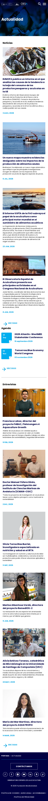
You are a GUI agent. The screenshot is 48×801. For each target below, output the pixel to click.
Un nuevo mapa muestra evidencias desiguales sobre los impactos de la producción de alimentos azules (23, 160)
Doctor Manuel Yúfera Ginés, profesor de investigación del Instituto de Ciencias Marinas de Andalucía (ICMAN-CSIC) (21, 487)
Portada (5, 756)
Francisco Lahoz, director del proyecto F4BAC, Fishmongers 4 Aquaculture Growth (21, 424)
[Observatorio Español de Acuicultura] (24, 4)
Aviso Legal (26, 793)
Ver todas (12, 323)
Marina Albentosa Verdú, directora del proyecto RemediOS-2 (23, 606)
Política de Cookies (10, 793)
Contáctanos (24, 766)
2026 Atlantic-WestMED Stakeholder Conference (29, 336)
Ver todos (11, 368)
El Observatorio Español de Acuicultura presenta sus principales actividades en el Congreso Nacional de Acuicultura (23, 284)
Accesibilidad (39, 793)
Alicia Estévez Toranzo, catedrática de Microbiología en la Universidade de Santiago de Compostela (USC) (23, 664)
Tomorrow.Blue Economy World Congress (29, 352)
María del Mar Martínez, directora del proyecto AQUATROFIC (22, 723)
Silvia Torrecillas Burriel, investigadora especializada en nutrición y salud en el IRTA (21, 547)
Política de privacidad (24, 797)
